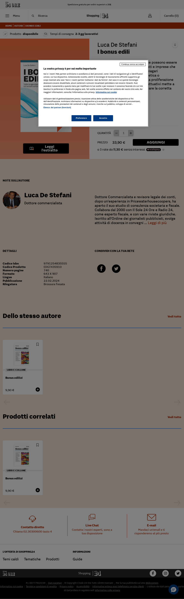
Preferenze (81, 118)
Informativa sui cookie (106, 92)
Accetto (103, 118)
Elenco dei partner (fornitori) (57, 107)
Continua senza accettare (132, 64)
